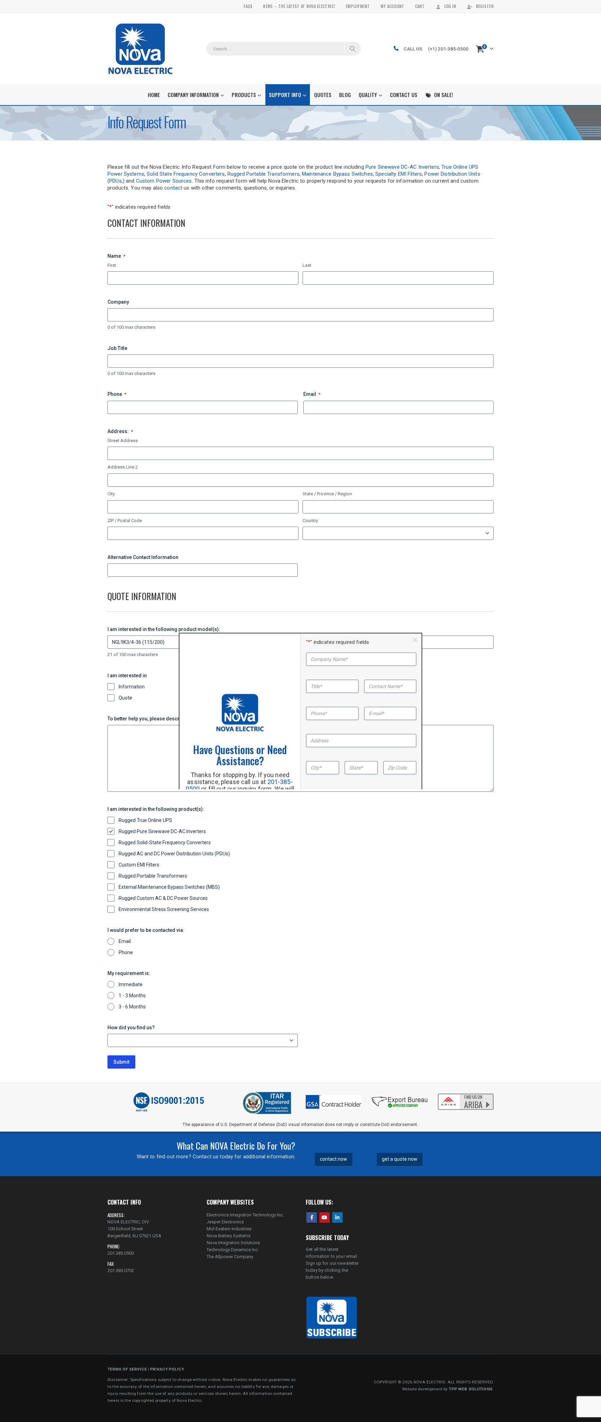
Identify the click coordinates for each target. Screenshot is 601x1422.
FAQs (248, 6)
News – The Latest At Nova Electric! (299, 6)
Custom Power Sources (164, 181)
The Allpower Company (230, 1256)
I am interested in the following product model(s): (163, 629)
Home (154, 94)
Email (311, 394)
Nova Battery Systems (228, 1235)
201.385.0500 (120, 1253)
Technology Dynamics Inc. (233, 1249)
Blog (345, 94)
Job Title (117, 348)
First (111, 265)
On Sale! (443, 94)
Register (485, 6)
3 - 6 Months (132, 1006)
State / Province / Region (327, 493)
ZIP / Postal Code (124, 520)
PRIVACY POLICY (167, 1369)
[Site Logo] (140, 49)
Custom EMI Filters (139, 865)
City (111, 493)
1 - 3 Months (132, 995)
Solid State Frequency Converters (186, 174)
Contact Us (403, 94)
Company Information (193, 94)
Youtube (324, 1217)
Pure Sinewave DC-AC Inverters (402, 167)
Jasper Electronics (225, 1221)
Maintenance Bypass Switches (337, 174)
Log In (450, 6)
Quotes (322, 94)
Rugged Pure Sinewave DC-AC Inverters (162, 831)
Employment (358, 6)
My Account (392, 6)
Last (307, 265)
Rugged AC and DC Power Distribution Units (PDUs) (174, 853)
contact (173, 188)
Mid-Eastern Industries (229, 1228)
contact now (333, 1159)
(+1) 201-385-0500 (448, 48)
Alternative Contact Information (142, 557)
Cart (420, 6)
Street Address (122, 440)
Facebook (311, 1217)
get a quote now (399, 1159)
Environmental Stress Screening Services (164, 909)
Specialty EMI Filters (398, 174)
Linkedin (337, 1217)
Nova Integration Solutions (233, 1242)
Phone (116, 394)
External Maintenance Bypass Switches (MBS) (169, 887)
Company (118, 302)
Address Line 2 (122, 467)
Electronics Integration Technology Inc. (245, 1214)
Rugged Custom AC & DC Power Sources (163, 898)
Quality (368, 94)
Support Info (285, 94)
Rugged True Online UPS (145, 820)
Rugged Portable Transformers (263, 174)
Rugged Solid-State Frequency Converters (165, 842)
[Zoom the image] (466, 1094)
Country (310, 520)
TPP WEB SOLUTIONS (470, 1389)
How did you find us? (131, 1027)
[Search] (353, 49)
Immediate (131, 984)
